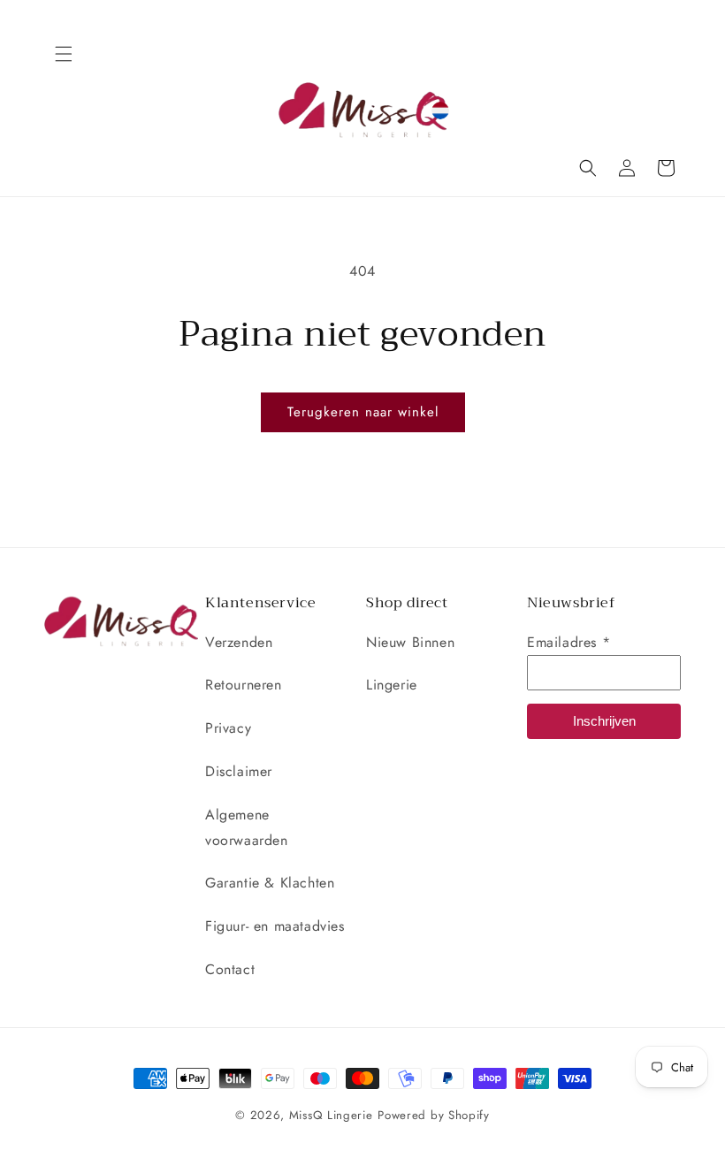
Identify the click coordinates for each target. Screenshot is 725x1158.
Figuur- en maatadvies (275, 926)
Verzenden (238, 642)
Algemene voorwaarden (246, 827)
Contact (230, 969)
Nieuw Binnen (410, 642)
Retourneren (243, 684)
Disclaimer (238, 771)
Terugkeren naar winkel (363, 412)
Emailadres (568, 642)
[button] (63, 53)
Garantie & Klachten (269, 882)
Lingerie (391, 684)
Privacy (228, 728)
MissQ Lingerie (331, 1115)
